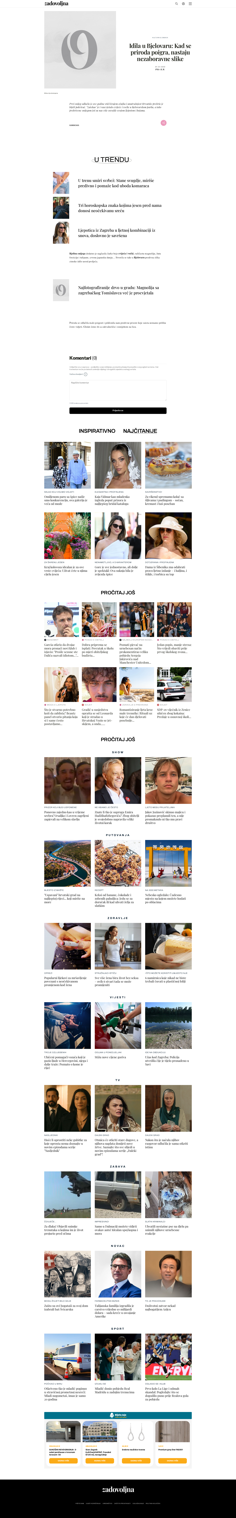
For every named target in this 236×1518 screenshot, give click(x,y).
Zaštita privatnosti (122, 1503)
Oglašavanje (138, 1503)
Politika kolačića (153, 1503)
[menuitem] (183, 3)
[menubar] (183, 3)
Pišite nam (80, 1503)
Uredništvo (107, 1503)
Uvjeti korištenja (93, 1503)
